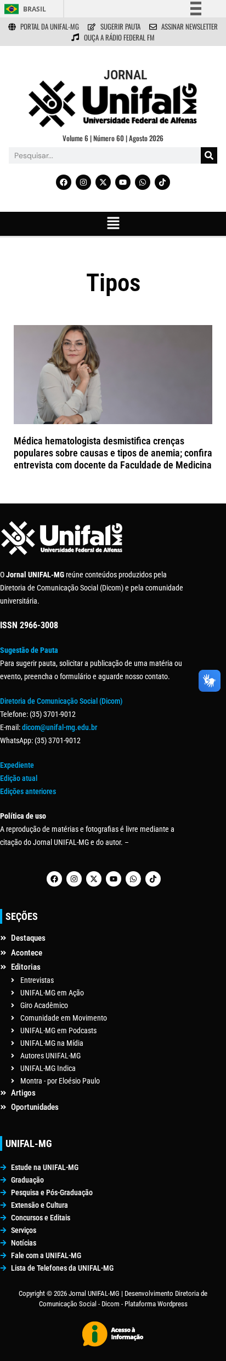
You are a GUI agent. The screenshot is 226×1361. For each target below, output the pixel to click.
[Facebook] (63, 182)
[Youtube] (123, 182)
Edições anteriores (28, 791)
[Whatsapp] (142, 182)
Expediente (17, 765)
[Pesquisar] (209, 155)
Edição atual (18, 778)
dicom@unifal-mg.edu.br (59, 727)
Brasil (34, 9)
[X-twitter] (103, 182)
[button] (113, 224)
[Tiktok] (162, 182)
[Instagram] (83, 182)
